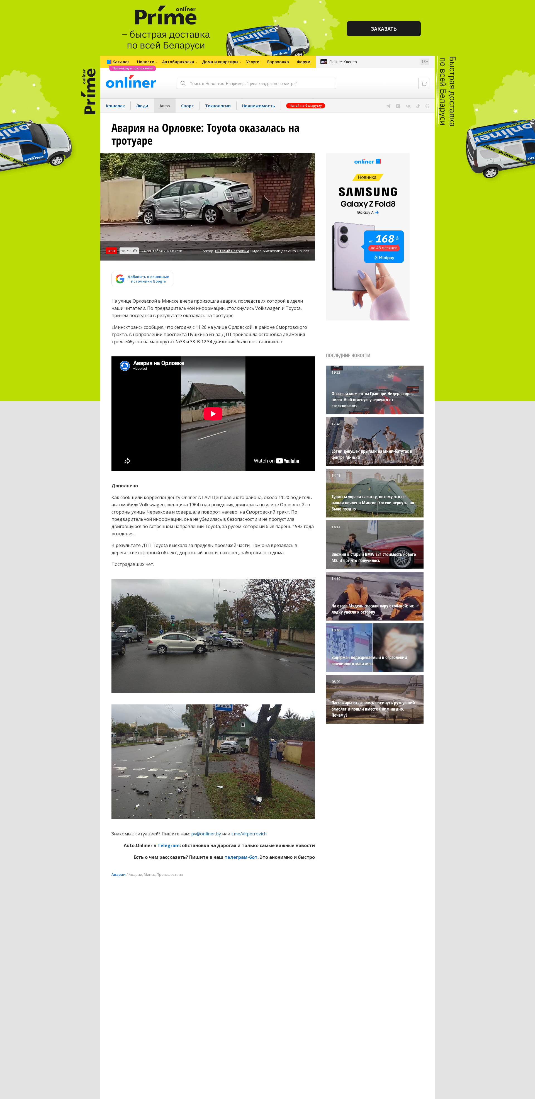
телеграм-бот (241, 857)
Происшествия (170, 874)
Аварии (118, 874)
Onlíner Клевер (343, 61)
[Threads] (427, 106)
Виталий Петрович (232, 250)
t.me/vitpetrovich (249, 834)
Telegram (168, 845)
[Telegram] (388, 106)
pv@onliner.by (206, 834)
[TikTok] (418, 106)
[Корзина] (423, 83)
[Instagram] (398, 106)
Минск (149, 874)
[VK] (408, 106)
